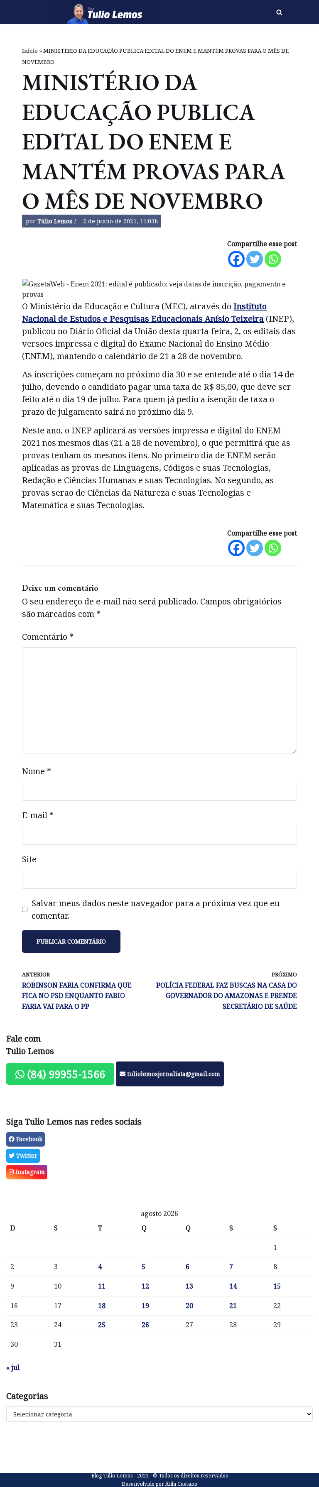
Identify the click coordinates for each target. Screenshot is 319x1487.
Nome (36, 771)
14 (233, 1286)
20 (189, 1305)
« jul (13, 1367)
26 (145, 1324)
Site (29, 859)
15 (277, 1286)
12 (145, 1286)
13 (189, 1286)
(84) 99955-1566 (65, 1074)
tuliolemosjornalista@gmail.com (172, 1074)
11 (102, 1286)
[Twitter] (254, 259)
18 (102, 1305)
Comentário (48, 636)
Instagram (29, 1172)
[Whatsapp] (273, 259)
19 (145, 1305)
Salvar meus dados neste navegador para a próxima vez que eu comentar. (156, 909)
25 (102, 1324)
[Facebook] (236, 259)
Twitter (26, 1155)
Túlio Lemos (54, 221)
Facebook (28, 1139)
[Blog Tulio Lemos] (106, 12)
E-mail (38, 815)
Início (30, 50)
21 (233, 1305)
